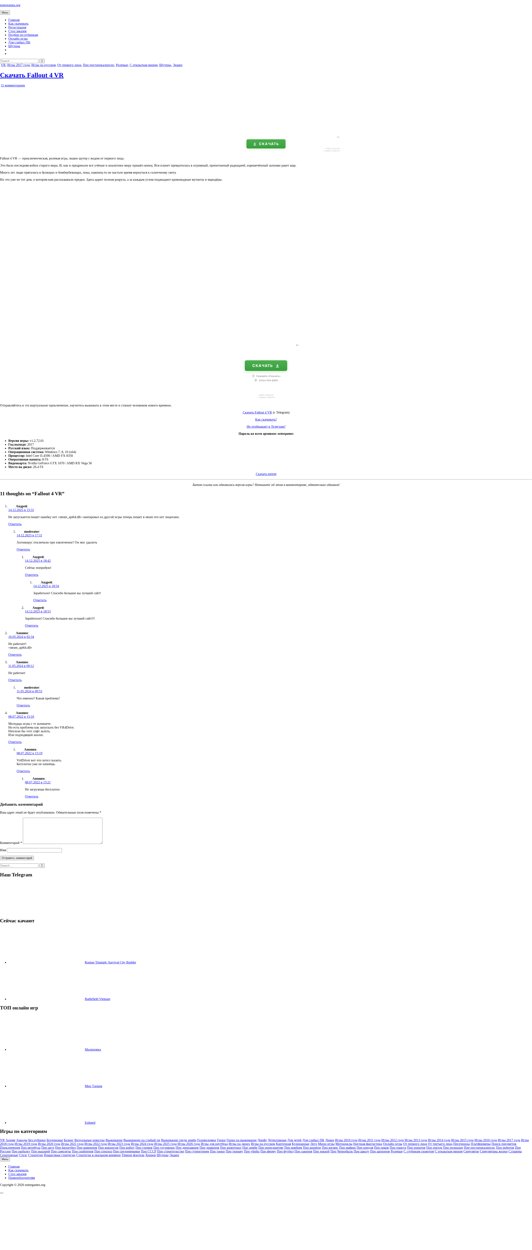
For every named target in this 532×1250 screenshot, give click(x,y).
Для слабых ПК (19, 42)
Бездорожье (55, 1140)
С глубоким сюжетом (419, 1151)
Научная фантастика (367, 1144)
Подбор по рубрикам (23, 35)
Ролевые (122, 65)
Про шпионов (380, 1151)
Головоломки (206, 1140)
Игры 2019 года (26, 1144)
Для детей (294, 1140)
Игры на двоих (239, 1144)
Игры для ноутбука (214, 1144)
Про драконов (209, 1147)
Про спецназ (103, 1151)
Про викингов (108, 1147)
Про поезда (434, 1147)
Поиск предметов (503, 1144)
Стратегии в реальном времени (98, 1155)
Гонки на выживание (242, 1140)
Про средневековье (126, 1151)
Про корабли (312, 1147)
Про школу (361, 1151)
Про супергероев (197, 1151)
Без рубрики (37, 1140)
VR (3, 65)
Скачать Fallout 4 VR (32, 75)
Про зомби (249, 1147)
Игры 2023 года (119, 1144)
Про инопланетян (270, 1147)
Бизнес (69, 1140)
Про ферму (268, 1151)
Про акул (47, 1147)
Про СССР (148, 1151)
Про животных (230, 1147)
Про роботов (505, 1147)
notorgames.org (10, 5)
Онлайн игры (18, 38)
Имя (3, 850)
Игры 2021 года (72, 1144)
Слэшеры (515, 1151)
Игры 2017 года (18, 65)
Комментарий (11, 843)
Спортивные (9, 1155)
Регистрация (17, 27)
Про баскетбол (65, 1147)
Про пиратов (416, 1147)
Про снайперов (83, 1151)
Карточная (283, 1144)
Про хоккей (321, 1151)
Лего (313, 1144)
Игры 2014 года (439, 1140)
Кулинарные (300, 1144)
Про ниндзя (365, 1147)
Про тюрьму (234, 1151)
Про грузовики (164, 1147)
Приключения (10, 1147)
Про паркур (398, 1147)
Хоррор (150, 1155)
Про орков (381, 1147)
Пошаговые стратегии (59, 1155)
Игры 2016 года (485, 1140)
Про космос (330, 1147)
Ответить (15, 524)
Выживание (114, 1140)
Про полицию (453, 1147)
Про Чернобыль (341, 1151)
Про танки (217, 1151)
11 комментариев (13, 85)
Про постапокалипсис (98, 65)
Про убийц (252, 1151)
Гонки (221, 1140)
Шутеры (14, 46)
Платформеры (481, 1144)
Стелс (23, 1155)
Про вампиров (87, 1147)
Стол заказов (17, 31)
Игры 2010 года (346, 1140)
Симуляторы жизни (494, 1151)
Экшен (177, 65)
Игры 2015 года (462, 1140)
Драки (329, 1140)
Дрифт (262, 1140)
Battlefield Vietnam (97, 999)
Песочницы (461, 1144)
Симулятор (471, 1151)
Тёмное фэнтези (133, 1155)
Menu (5, 12)
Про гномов (144, 1147)
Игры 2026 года (188, 1144)
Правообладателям (21, 1178)
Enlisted (90, 1122)
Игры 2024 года (142, 1144)
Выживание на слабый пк (141, 1140)
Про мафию (347, 1147)
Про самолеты (61, 1151)
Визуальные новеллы (89, 1140)
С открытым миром (144, 65)
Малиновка (93, 1049)
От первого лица (69, 65)
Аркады (21, 1140)
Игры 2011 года (369, 1140)
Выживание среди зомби (178, 1140)
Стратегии (35, 1155)
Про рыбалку (21, 1151)
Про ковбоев (293, 1147)
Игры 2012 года (392, 1140)
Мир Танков (93, 1086)
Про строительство (170, 1151)
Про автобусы (31, 1147)
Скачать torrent (266, 474)
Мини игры (326, 1144)
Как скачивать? (266, 419)
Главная (14, 20)
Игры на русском (43, 65)
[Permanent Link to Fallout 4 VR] (48, 131)
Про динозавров (187, 1147)
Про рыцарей (40, 1151)
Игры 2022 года (95, 1144)
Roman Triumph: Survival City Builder (110, 962)
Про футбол (285, 1151)
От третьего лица (440, 1144)
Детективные (277, 1140)
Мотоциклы (343, 1144)
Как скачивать (18, 23)
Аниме (10, 1140)
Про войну (127, 1147)
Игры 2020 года (49, 1144)
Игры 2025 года (165, 1144)
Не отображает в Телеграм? (266, 426)
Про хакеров (303, 1151)
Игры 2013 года (416, 1140)
